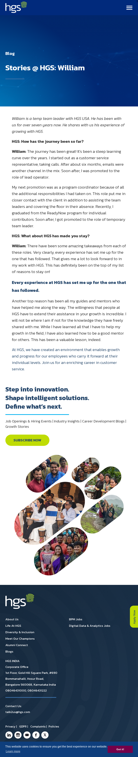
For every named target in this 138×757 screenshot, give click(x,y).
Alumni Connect (16, 645)
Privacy (10, 726)
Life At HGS (13, 625)
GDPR (23, 726)
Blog (10, 54)
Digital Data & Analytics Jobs (89, 625)
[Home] (16, 12)
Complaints (37, 726)
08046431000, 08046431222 (26, 690)
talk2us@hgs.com (17, 712)
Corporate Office (16, 666)
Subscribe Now (27, 440)
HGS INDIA (12, 661)
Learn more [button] (13, 751)
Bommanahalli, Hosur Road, (24, 678)
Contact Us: (13, 706)
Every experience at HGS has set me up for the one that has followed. (69, 286)
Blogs (9, 651)
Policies (54, 726)
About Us (12, 619)
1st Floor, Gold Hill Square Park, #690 (31, 672)
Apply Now (134, 616)
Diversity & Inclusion (19, 632)
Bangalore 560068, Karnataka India (30, 684)
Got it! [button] (120, 749)
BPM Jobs (75, 619)
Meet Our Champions (20, 638)
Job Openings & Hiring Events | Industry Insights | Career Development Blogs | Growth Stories (65, 423)
